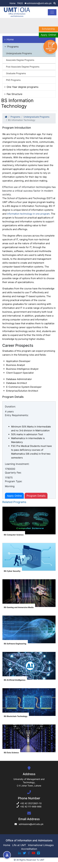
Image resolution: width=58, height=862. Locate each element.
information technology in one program (28, 213)
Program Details (36, 495)
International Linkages (41, 845)
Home (12, 3)
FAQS (20, 3)
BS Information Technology (21, 120)
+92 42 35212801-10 (31, 803)
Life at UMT (19, 845)
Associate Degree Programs (20, 60)
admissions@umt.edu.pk (39, 3)
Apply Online (14, 495)
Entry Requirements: (16, 415)
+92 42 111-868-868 (30, 806)
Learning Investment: (17, 463)
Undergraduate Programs (19, 53)
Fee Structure (14, 94)
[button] (7, 855)
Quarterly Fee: (13, 472)
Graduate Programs (16, 73)
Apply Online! (48, 34)
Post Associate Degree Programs (22, 66)
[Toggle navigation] (52, 12)
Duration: (10, 406)
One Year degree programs (22, 86)
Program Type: (13, 481)
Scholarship (48, 28)
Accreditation (29, 848)
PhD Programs (13, 80)
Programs (13, 46)
